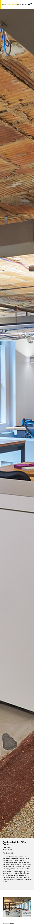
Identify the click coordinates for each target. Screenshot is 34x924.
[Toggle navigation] (29, 4)
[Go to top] (31, 915)
